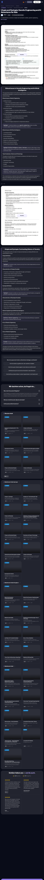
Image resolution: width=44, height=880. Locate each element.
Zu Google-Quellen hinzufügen (18, 15)
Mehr (6, 476)
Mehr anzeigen (4, 19)
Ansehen (22, 54)
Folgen (9, 15)
